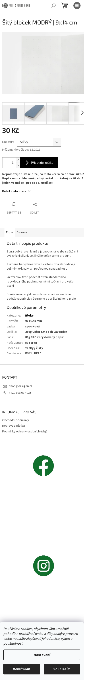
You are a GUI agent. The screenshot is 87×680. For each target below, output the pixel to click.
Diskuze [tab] (22, 232)
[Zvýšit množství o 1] (18, 160)
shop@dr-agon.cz (21, 386)
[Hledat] (53, 5)
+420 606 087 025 (20, 393)
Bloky (29, 315)
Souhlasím (61, 669)
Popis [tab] (10, 232)
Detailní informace (14, 191)
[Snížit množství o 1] (18, 165)
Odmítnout (22, 669)
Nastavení (42, 654)
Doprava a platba (13, 426)
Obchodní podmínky (15, 420)
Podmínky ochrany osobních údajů (25, 431)
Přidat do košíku (42, 162)
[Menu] (76, 5)
